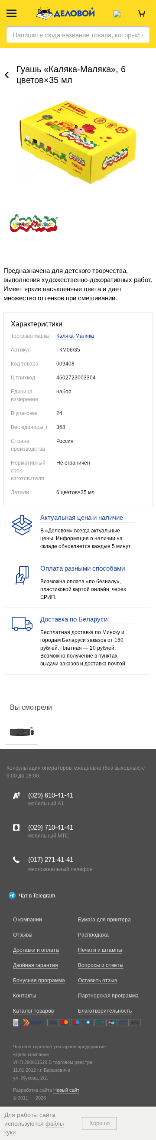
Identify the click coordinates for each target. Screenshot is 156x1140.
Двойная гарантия (35, 965)
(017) (50, 859)
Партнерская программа (108, 996)
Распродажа (93, 935)
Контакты (24, 996)
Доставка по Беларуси (73, 619)
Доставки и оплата (36, 950)
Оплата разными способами (82, 568)
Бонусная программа (39, 980)
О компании (27, 920)
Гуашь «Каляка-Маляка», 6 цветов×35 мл (71, 74)
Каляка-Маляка (75, 336)
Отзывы (22, 935)
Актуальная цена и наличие (81, 517)
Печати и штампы (100, 950)
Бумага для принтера (104, 920)
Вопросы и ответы (101, 965)
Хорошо (99, 1123)
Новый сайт (66, 1090)
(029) (50, 795)
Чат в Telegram (37, 896)
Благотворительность (105, 1011)
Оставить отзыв (97, 980)
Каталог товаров (33, 1011)
